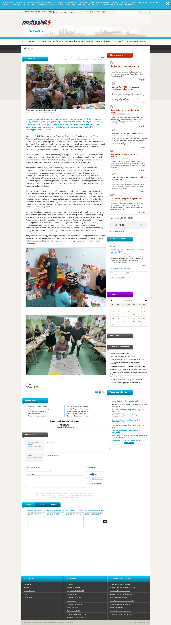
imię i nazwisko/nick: (33, 467)
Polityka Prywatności (66, 622)
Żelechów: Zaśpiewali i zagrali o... (38, 406)
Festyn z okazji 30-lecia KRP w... (120, 277)
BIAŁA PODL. (33, 41)
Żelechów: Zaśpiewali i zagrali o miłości (128, 441)
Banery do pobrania (73, 587)
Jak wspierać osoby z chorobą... (120, 268)
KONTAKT (136, 41)
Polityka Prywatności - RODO (76, 614)
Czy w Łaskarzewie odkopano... (77, 413)
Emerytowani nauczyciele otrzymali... (122, 601)
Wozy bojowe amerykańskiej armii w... (122, 594)
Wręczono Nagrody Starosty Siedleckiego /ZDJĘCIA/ (127, 359)
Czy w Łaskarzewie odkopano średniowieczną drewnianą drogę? (128, 373)
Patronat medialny (73, 594)
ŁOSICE (49, 41)
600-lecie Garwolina (34, 413)
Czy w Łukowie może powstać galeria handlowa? (126, 380)
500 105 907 (42, 11)
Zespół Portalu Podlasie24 (75, 591)
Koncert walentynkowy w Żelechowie (79, 416)
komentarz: (30, 474)
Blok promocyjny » (118, 55)
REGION (113, 41)
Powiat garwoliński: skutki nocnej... (39, 409)
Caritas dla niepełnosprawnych (124, 66)
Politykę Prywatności (129, 4)
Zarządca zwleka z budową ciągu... (78, 411)
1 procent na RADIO (73, 611)
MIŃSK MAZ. (80, 41)
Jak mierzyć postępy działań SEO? (127, 133)
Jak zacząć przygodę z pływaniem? (126, 198)
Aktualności (28, 597)
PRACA (142, 41)
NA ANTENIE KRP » (118, 239)
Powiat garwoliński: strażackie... (38, 416)
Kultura (26, 587)
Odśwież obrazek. (97, 479)
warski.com (145, 622)
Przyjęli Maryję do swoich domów (37, 510)
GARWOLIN (42, 41)
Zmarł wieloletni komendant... (119, 597)
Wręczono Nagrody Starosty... (120, 591)
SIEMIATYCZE (89, 41)
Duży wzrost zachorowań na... (37, 411)
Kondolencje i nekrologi (74, 604)
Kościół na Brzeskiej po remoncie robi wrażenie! (125, 383)
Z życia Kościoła (29, 591)
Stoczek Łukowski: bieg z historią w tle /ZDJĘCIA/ (128, 410)
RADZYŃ (72, 41)
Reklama (70, 584)
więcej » (142, 79)
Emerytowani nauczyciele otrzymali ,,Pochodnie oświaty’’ (128, 369)
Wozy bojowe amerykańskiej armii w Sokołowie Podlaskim (125, 362)
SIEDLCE (25, 41)
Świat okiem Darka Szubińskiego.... (78, 406)
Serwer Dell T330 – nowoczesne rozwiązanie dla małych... (126, 88)
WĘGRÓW (107, 41)
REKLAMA (128, 41)
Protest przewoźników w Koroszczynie (122, 356)
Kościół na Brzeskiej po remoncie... (121, 614)
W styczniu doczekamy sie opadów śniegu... (97, 510)
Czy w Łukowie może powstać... (120, 611)
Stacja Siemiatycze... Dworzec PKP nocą (77, 510)
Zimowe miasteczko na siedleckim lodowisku (126, 431)
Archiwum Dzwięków (74, 597)
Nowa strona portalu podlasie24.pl (126, 401)
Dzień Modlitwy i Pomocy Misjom (56, 510)
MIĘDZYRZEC (63, 41)
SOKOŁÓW (98, 41)
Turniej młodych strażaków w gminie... (79, 409)
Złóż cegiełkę (71, 601)
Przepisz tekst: (91, 467)
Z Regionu (27, 584)
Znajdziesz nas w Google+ (75, 617)
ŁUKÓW (55, 41)
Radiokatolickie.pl (72, 607)
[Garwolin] (36, 31)
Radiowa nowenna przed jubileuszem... (122, 273)
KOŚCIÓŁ (121, 41)
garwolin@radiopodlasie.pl (65, 427)
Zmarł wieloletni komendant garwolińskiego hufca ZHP (127, 366)
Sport (26, 594)
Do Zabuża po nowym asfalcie (119, 353)
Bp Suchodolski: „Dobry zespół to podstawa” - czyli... (126, 421)
